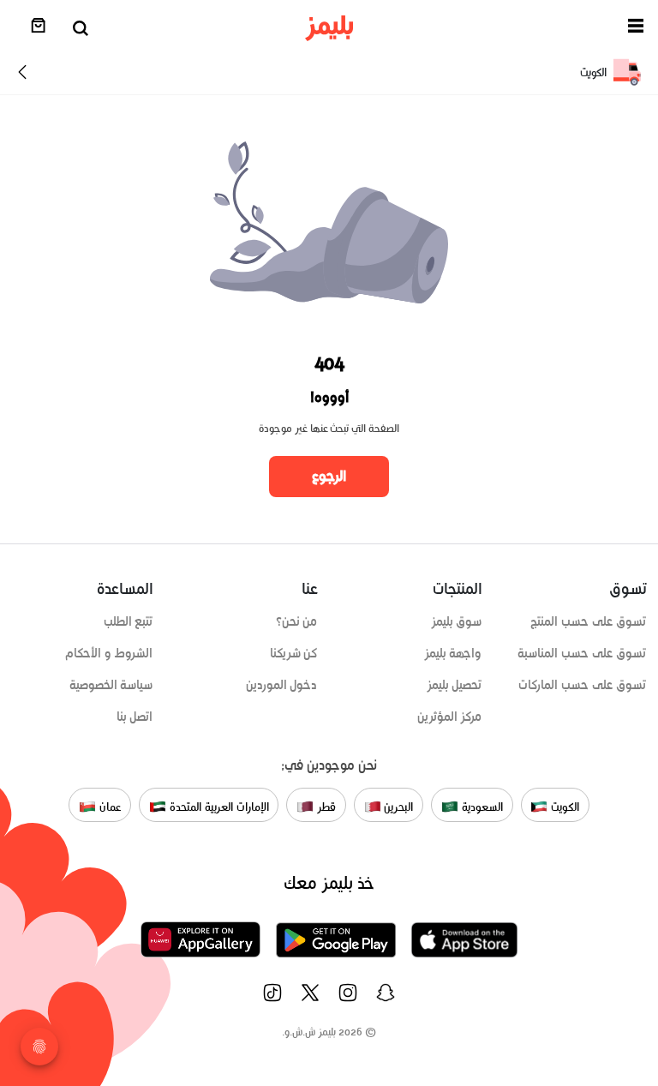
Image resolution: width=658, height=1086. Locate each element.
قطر (325, 806)
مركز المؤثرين (449, 716)
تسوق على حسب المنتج (588, 621)
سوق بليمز (456, 621)
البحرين (397, 806)
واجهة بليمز (453, 653)
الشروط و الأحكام (109, 653)
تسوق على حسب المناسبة (581, 653)
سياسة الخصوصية (111, 684)
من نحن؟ (297, 621)
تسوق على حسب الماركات (582, 684)
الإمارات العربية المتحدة (217, 806)
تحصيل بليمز (454, 684)
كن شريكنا (294, 653)
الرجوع (329, 475)
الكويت (563, 806)
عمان (109, 806)
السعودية (480, 806)
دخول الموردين (282, 684)
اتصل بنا (135, 716)
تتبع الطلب (128, 621)
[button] (635, 28)
